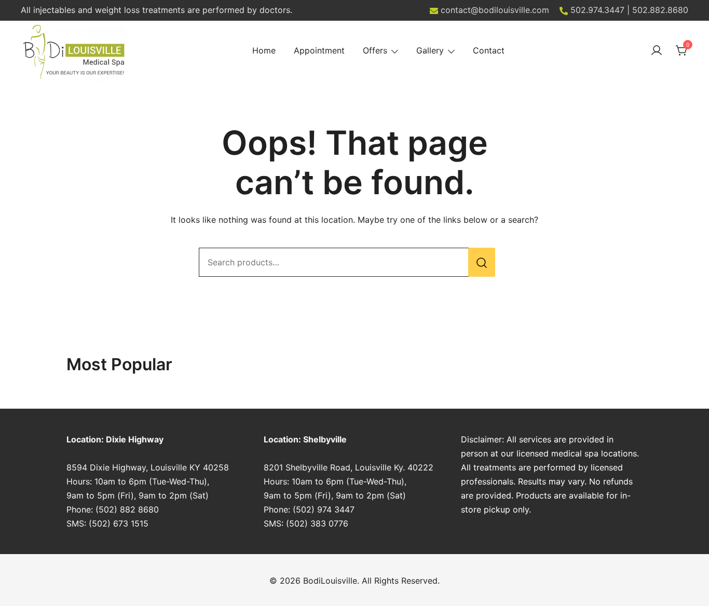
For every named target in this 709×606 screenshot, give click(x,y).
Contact (489, 50)
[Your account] (656, 51)
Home (264, 50)
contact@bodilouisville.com (495, 10)
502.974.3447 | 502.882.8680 (629, 10)
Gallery (430, 50)
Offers (375, 50)
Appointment (319, 50)
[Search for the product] (481, 262)
